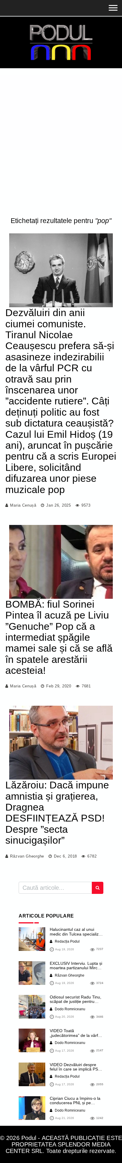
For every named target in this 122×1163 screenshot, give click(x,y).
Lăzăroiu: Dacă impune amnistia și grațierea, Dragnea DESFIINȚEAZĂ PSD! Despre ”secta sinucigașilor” (57, 812)
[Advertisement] (61, 144)
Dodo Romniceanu (69, 1009)
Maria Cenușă (23, 505)
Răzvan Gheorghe (27, 856)
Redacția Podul (67, 941)
